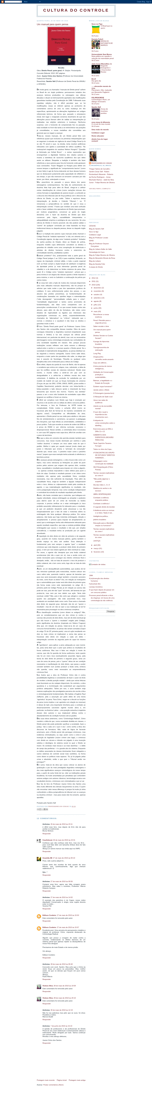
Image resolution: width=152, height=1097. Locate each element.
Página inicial (62, 1080)
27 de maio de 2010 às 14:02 (62, 897)
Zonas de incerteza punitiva (104, 111)
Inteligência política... (101, 516)
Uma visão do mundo (100, 130)
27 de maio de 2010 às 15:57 (68, 927)
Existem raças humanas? (102, 386)
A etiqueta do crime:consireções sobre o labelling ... (104, 422)
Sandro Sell (96, 107)
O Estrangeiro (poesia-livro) (103, 393)
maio (96, 311)
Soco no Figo (97, 24)
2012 (94, 278)
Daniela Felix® (97, 39)
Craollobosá (47, 840)
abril (95, 545)
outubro (97, 294)
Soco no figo (93, 232)
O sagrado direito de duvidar (104, 507)
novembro (98, 291)
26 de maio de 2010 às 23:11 (62, 824)
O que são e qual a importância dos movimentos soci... (101, 414)
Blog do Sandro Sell (96, 229)
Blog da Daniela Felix (97, 264)
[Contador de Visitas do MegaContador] (97, 564)
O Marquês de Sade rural (102, 397)
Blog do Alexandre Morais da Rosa (102, 258)
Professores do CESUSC (101, 163)
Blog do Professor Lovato (98, 238)
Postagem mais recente (46, 1080)
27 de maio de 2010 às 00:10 (64, 858)
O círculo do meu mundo (101, 124)
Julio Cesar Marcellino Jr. (102, 64)
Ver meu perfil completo (100, 188)
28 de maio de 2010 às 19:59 (65, 986)
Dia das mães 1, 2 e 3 (101, 485)
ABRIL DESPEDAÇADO (102, 494)
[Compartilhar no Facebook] (44, 809)
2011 (94, 281)
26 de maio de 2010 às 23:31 (64, 840)
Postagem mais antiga (77, 1080)
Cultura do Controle (76, 10)
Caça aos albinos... (100, 363)
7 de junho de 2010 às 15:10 (61, 1026)
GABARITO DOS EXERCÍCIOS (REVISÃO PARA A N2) (103, 437)
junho (96, 308)
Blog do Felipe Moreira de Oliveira (102, 255)
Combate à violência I (101, 503)
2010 (94, 285)
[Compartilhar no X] (42, 809)
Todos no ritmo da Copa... (103, 449)
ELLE (94, 79)
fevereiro (97, 552)
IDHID (91, 241)
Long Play (97, 353)
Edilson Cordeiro (49, 915)
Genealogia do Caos (96, 252)
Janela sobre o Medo (101, 390)
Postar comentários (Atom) (53, 1085)
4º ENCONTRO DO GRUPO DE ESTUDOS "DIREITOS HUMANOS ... (104, 455)
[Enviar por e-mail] (38, 809)
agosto (96, 301)
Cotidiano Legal (98, 133)
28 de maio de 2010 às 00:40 (62, 964)
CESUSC (92, 226)
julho (96, 305)
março (96, 548)
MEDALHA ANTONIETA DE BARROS (107, 43)
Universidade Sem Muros (102, 54)
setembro (97, 298)
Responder (47, 834)
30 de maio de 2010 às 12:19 (62, 1010)
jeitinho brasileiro (99, 519)
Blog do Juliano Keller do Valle (100, 249)
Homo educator (98, 136)
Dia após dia (96, 81)
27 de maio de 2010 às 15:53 (68, 915)
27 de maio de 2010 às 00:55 (62, 881)
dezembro (98, 288)
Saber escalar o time (101, 326)
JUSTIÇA (96, 541)
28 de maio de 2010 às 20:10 (65, 998)
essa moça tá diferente (101, 122)
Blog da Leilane (95, 261)
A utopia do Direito (96, 267)
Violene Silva (48, 986)
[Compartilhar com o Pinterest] (47, 809)
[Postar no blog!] (40, 809)
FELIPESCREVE (98, 98)
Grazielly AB (47, 858)
